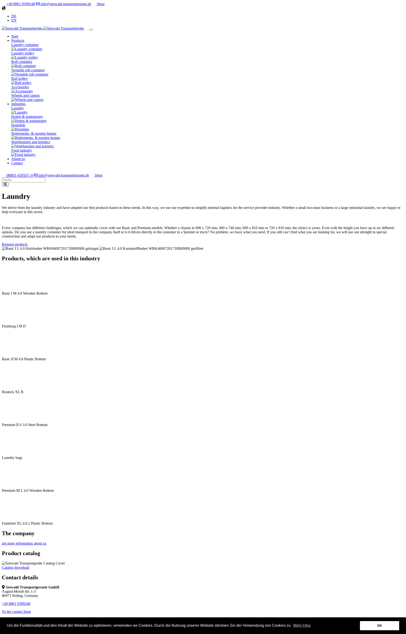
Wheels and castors (25, 95)
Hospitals (18, 125)
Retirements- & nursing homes (33, 133)
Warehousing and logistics (30, 142)
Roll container (21, 62)
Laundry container (25, 45)
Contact (17, 163)
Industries (18, 104)
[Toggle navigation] (91, 29)
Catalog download (15, 567)
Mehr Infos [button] (302, 625)
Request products (14, 244)
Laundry (17, 108)
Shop (100, 4)
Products (17, 40)
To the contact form (16, 612)
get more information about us (24, 543)
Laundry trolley (22, 53)
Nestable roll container (28, 70)
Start (14, 36)
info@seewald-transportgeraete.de (65, 4)
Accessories (20, 87)
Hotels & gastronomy (27, 117)
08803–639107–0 (19, 175)
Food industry (21, 150)
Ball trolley (19, 79)
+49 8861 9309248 (20, 4)
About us (18, 159)
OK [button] (379, 625)
